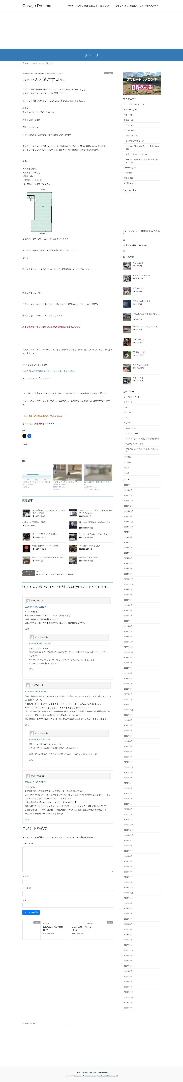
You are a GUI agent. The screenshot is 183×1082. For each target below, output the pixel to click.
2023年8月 (128, 600)
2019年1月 (128, 882)
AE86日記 (128, 457)
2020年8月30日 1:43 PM (40, 643)
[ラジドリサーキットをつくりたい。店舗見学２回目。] (67, 472)
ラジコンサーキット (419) (134, 104)
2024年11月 (128, 522)
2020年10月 (128, 772)
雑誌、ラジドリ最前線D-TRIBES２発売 (47, 557)
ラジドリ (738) (130, 130)
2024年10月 (128, 527)
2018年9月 (128, 903)
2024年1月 (128, 574)
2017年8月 (128, 966)
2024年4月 (128, 558)
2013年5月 (128, 987)
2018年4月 (128, 924)
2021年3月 (128, 746)
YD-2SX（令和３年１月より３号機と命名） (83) (143, 147)
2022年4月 (128, 684)
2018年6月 (128, 919)
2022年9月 (128, 657)
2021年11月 (128, 710)
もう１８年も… (139, 378)
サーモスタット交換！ (141, 275)
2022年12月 (128, 642)
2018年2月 (128, 935)
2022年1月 (128, 699)
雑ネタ (126, 468)
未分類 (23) (128, 183)
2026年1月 (128, 495)
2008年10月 (128, 1003)
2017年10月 (128, 956)
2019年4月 (128, 867)
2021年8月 (128, 725)
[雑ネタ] (104, 930)
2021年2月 (128, 752)
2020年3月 (128, 809)
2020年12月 (128, 762)
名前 (25, 876)
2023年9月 (128, 595)
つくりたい (52, 574)
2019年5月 (128, 861)
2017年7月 (128, 971)
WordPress (77, 1076)
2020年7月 (128, 788)
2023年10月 (128, 590)
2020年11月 (128, 767)
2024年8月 (128, 537)
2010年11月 (128, 992)
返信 (27, 629)
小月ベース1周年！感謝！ (89, 557)
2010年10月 (128, 997)
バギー (126, 407)
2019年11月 (128, 830)
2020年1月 (128, 820)
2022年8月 (128, 663)
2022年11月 (128, 647)
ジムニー (127, 412)
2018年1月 (128, 940)
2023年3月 (128, 626)
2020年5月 (128, 799)
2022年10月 (128, 652)
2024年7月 (128, 542)
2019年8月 (128, 846)
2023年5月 (128, 616)
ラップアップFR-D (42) (135, 141)
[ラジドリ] (31, 930)
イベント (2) (129, 125)
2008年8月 (128, 1008)
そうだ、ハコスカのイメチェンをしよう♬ (95, 534)
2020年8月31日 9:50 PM (40, 739)
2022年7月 (128, 668)
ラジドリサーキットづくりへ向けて (36, 482)
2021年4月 (128, 741)
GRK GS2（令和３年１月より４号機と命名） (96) (142, 160)
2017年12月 (128, 945)
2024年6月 (128, 548)
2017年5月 (128, 982)
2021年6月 (128, 736)
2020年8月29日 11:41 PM (36, 607)
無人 (71, 574)
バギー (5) (128, 115)
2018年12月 (128, 888)
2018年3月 (128, 929)
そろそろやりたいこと (141, 365)
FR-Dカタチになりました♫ (89, 546)
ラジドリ (108, 73)
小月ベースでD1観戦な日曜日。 (34, 522)
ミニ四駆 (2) (129, 173)
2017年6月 (128, 976)
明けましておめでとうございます (146, 327)
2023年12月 (128, 579)
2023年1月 (128, 637)
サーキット (63, 574)
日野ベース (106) (130, 110)
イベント (127, 418)
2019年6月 (128, 856)
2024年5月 (128, 553)
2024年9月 (128, 532)
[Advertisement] (91, 30)
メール (26, 888)
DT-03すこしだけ (140, 352)
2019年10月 (128, 835)
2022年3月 (128, 689)
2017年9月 (128, 961)
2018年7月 (128, 914)
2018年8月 (128, 908)
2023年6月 (128, 610)
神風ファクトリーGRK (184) (137, 154)
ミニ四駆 (127, 462)
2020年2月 (128, 814)
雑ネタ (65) (128, 178)
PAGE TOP (176, 1047)
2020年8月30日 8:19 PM (36, 691)
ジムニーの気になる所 (141, 301)
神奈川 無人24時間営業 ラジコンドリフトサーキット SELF (48, 371)
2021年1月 (128, 757)
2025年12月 (128, 501)
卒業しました (138, 263)
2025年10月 (128, 511)
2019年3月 (128, 872)
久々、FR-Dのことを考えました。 (45, 534)
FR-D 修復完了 (139, 339)
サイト (25, 900)
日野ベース (128, 402)
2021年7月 (128, 731)
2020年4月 (128, 804)
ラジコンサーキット (132, 397)
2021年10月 (128, 715)
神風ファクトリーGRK (134, 444)
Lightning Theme (90, 1076)
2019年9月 (128, 841)
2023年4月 (128, 621)
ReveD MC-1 (131, 428)
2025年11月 (128, 506)
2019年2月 (128, 877)
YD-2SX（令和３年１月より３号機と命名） (143, 439)
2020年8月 (128, 783)
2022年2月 (128, 694)
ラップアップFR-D (133, 433)
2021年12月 (128, 705)
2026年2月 (128, 490)
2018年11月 (128, 893)
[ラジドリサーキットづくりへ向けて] (36, 472)
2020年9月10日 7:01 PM (36, 782)
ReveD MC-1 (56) (133, 136)
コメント (27, 843)
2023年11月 (128, 584)
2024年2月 (128, 569)
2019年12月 (128, 825)
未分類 (126, 473)
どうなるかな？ (139, 288)
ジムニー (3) (129, 120)
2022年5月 (128, 678)
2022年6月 (128, 673)
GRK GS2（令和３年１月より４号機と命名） (142, 450)
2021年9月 (128, 720)
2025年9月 (128, 516)
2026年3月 (128, 485)
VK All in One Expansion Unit (108, 1076)
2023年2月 (128, 631)
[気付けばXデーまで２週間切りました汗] (98, 472)
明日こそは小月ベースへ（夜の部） (46, 546)
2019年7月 (128, 851)
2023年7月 (128, 605)
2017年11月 (128, 950)
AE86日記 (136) (130, 168)
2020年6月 (128, 793)
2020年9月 (128, 778)
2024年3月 (128, 563)
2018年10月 (128, 898)
